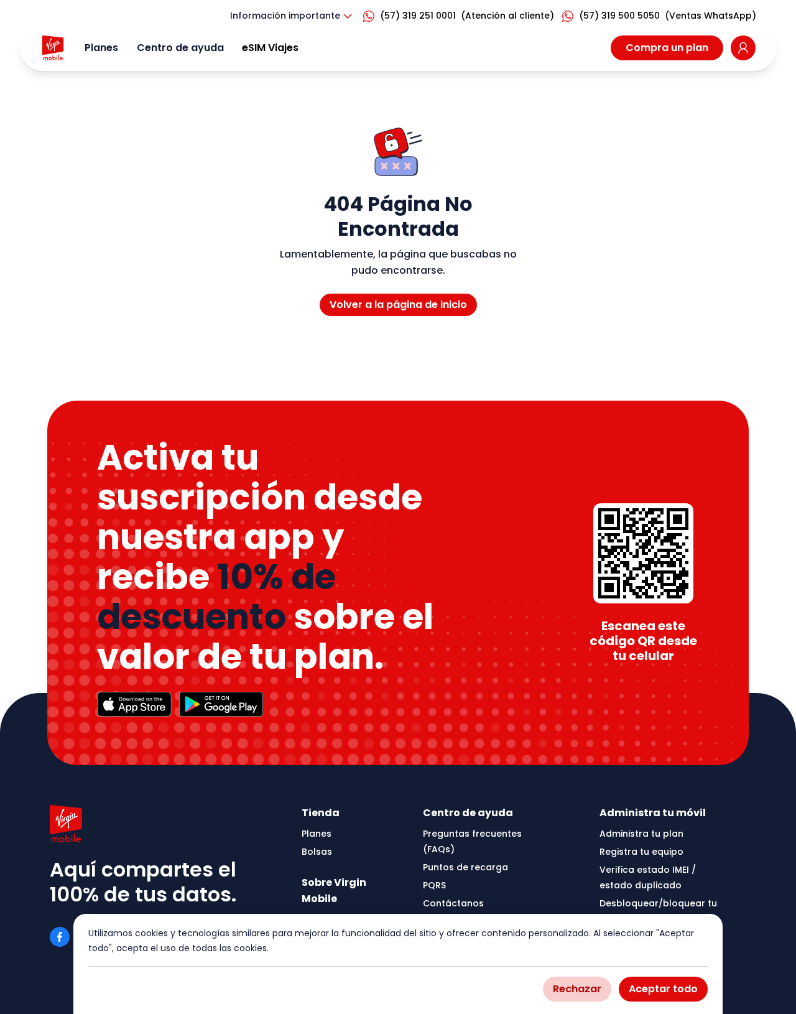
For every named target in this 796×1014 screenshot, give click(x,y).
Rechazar (577, 989)
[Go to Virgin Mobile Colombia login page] (743, 47)
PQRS (434, 885)
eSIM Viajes (270, 47)
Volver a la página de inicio (398, 304)
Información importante (285, 15)
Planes (101, 47)
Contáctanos (453, 903)
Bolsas (317, 851)
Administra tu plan (641, 833)
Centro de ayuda (180, 47)
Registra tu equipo (641, 851)
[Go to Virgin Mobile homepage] (52, 47)
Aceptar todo (663, 989)
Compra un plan (667, 47)
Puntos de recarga (465, 867)
